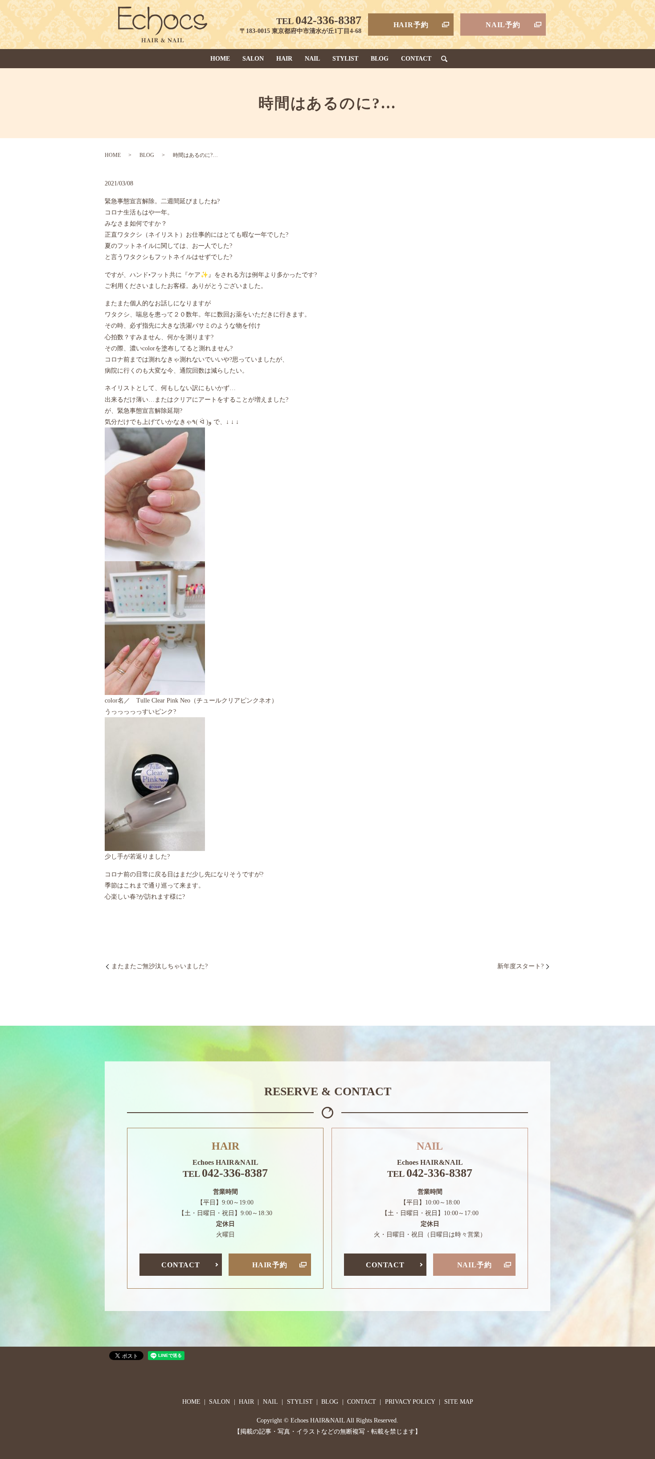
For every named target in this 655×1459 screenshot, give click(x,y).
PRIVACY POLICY (410, 1401)
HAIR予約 (411, 25)
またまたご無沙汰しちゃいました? (159, 966)
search (444, 59)
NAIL (312, 58)
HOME (220, 58)
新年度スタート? (520, 966)
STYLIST (345, 58)
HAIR (284, 58)
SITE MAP (458, 1401)
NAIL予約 (503, 25)
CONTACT (416, 58)
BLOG (380, 58)
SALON (253, 58)
